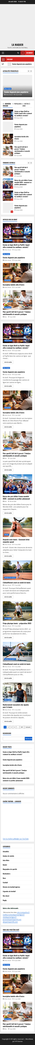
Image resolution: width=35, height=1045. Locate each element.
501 (22, 727)
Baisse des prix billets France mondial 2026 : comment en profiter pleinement (8, 174)
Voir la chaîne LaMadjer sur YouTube (16, 839)
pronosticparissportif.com (12, 919)
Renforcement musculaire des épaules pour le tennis (17, 692)
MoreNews (29, 1039)
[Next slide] (31, 71)
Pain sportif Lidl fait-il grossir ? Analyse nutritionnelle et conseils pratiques (8, 151)
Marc (5, 317)
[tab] (8, 105)
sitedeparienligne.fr (10, 917)
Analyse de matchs (10, 577)
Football (14, 491)
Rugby (5, 900)
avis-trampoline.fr (23, 912)
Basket (7, 534)
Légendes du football (9, 891)
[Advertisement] (17, 24)
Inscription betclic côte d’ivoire (8, 139)
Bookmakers (8, 240)
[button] (3, 53)
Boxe (4, 878)
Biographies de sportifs (10, 869)
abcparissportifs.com (10, 922)
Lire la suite (8, 362)
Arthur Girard (9, 94)
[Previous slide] (28, 71)
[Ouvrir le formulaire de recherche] (18, 53)
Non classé (6, 254)
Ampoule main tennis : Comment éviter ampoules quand (17, 527)
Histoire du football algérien (11, 887)
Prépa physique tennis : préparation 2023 (17, 611)
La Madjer (17, 45)
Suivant (28, 727)
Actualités (7, 88)
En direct (29, 53)
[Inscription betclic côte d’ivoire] (17, 273)
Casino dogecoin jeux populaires (8, 127)
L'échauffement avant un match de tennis (17, 570)
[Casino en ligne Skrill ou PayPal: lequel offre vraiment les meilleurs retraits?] (17, 233)
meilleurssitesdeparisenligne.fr (14, 915)
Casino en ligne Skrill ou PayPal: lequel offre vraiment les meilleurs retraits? (8, 115)
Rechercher (7, 733)
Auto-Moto (6, 860)
